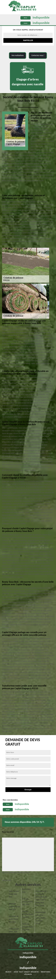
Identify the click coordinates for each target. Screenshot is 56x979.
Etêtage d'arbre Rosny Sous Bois (27, 902)
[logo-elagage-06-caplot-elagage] (28, 943)
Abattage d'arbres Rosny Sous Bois (14, 907)
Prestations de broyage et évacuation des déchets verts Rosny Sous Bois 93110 (41, 898)
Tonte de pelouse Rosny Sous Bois (27, 927)
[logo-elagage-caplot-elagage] (21, 6)
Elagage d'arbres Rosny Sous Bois (27, 914)
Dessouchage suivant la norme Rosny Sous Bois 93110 (41, 918)
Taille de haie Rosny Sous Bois (14, 894)
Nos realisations (18, 55)
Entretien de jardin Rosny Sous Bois (13, 919)
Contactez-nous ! (37, 55)
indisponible (41, 17)
